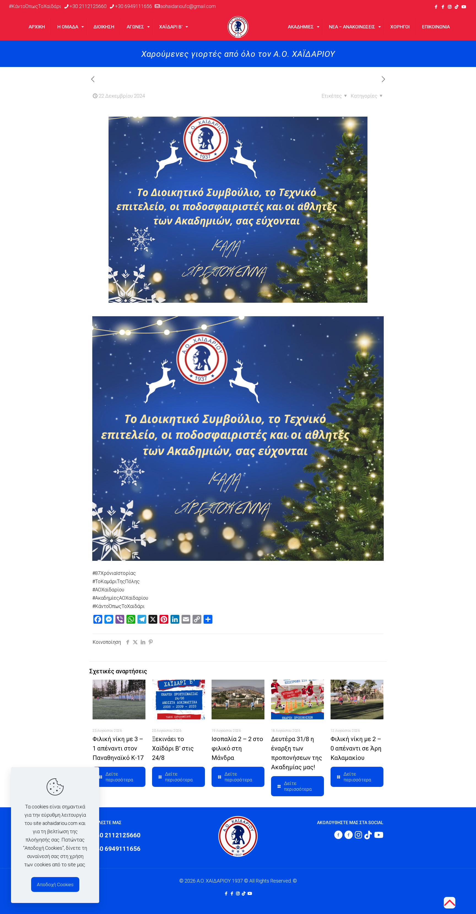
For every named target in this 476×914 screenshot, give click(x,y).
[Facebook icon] (436, 6)
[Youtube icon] (463, 6)
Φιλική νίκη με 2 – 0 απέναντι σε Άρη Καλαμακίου (356, 748)
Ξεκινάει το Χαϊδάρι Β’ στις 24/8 (173, 748)
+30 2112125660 (88, 6)
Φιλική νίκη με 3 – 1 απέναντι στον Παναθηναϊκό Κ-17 (118, 748)
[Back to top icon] (449, 902)
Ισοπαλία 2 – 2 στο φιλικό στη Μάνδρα (237, 748)
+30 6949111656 (133, 6)
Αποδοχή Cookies (55, 884)
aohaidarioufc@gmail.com (188, 6)
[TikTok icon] (457, 6)
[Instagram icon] (450, 6)
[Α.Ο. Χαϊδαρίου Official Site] (238, 27)
